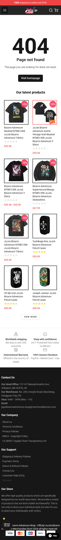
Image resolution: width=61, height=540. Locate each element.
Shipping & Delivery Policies (16, 456)
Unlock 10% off (7, 525)
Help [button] (55, 536)
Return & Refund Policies (15, 466)
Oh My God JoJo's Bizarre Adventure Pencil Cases (13, 296)
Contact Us (8, 470)
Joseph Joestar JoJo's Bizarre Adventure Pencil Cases (44, 296)
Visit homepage (30, 78)
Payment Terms (10, 461)
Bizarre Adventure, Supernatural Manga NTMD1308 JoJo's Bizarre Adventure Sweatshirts (43, 193)
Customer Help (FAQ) (13, 475)
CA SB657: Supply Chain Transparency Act (24, 441)
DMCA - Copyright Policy (15, 436)
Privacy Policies (10, 431)
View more (30, 317)
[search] (51, 10)
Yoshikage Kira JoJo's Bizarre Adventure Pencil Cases (44, 244)
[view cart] (56, 10)
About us (7, 422)
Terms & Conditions (12, 426)
